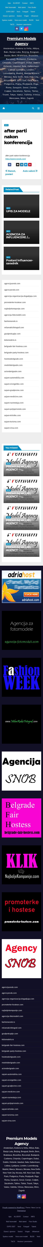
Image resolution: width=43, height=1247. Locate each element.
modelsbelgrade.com (13, 365)
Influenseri (34, 16)
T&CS (12, 24)
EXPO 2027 (10, 12)
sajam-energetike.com (14, 384)
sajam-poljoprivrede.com (15, 409)
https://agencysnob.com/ (15, 159)
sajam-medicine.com (13, 397)
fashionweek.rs (10, 321)
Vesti (18, 12)
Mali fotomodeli (10, 7)
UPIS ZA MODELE (18, 211)
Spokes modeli (7, 20)
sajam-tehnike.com (12, 415)
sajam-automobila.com (14, 378)
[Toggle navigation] (38, 108)
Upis (9, 3)
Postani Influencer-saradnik (19, 262)
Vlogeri (26, 16)
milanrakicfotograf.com (14, 327)
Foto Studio (32, 7)
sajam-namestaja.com (13, 403)
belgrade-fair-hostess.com (15, 346)
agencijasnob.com (12, 284)
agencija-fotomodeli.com (15, 315)
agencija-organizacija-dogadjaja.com (20, 296)
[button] (33, 108)
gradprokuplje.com (12, 334)
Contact (25, 3)
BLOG (31, 20)
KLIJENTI (16, 3)
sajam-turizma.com (12, 422)
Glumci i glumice (9, 16)
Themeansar (21, 1211)
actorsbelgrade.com (13, 371)
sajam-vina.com (11, 428)
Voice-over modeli (21, 20)
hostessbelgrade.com (13, 359)
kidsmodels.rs (10, 340)
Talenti (32, 12)
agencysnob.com (11, 290)
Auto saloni (29, 171)
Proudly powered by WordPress (14, 1208)
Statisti (19, 16)
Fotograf (25, 12)
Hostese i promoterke (23, 24)
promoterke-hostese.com (15, 302)
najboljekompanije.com (14, 309)
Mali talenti (22, 7)
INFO (32, 3)
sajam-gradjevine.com (14, 390)
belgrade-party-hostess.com (16, 353)
